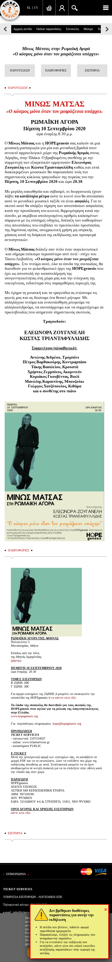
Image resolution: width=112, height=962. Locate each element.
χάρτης (16, 660)
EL (29, 7)
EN (36, 7)
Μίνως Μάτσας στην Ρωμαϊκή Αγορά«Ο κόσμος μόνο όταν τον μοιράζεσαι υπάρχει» (56, 51)
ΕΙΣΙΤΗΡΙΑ (92, 70)
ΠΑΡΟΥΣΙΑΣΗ (20, 70)
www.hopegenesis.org (24, 716)
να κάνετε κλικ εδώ (63, 697)
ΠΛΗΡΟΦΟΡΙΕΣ (56, 70)
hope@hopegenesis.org (67, 723)
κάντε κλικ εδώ (20, 812)
